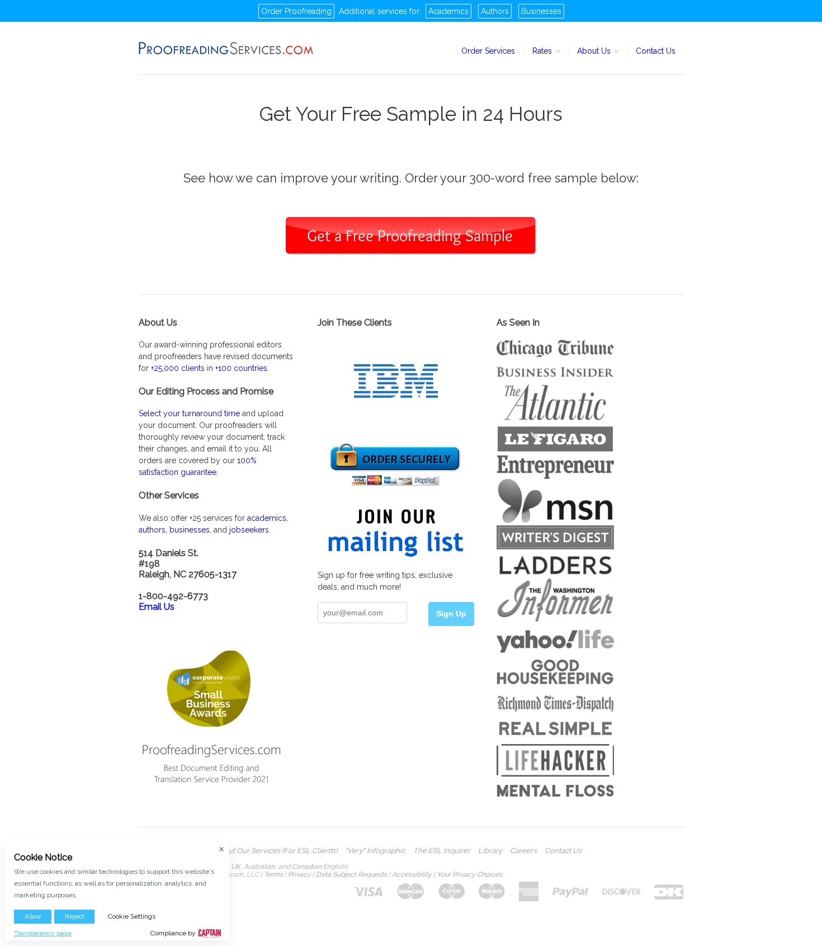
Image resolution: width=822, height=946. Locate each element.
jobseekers (249, 529)
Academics (448, 11)
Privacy (299, 874)
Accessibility (412, 874)
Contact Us (655, 50)
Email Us (156, 606)
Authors (495, 11)
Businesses (541, 11)
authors (152, 529)
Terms (273, 874)
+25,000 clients (178, 368)
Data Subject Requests (351, 874)
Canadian (307, 866)
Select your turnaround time (189, 413)
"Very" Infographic (375, 851)
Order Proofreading (296, 11)
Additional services (373, 11)
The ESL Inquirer (441, 851)
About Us (595, 50)
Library (490, 851)
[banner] (226, 48)
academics (266, 518)
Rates (543, 50)
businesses (189, 529)
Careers (523, 851)
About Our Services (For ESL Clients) (275, 851)
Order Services (488, 50)
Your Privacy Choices (469, 874)
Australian (259, 866)
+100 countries (241, 368)
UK (235, 866)
